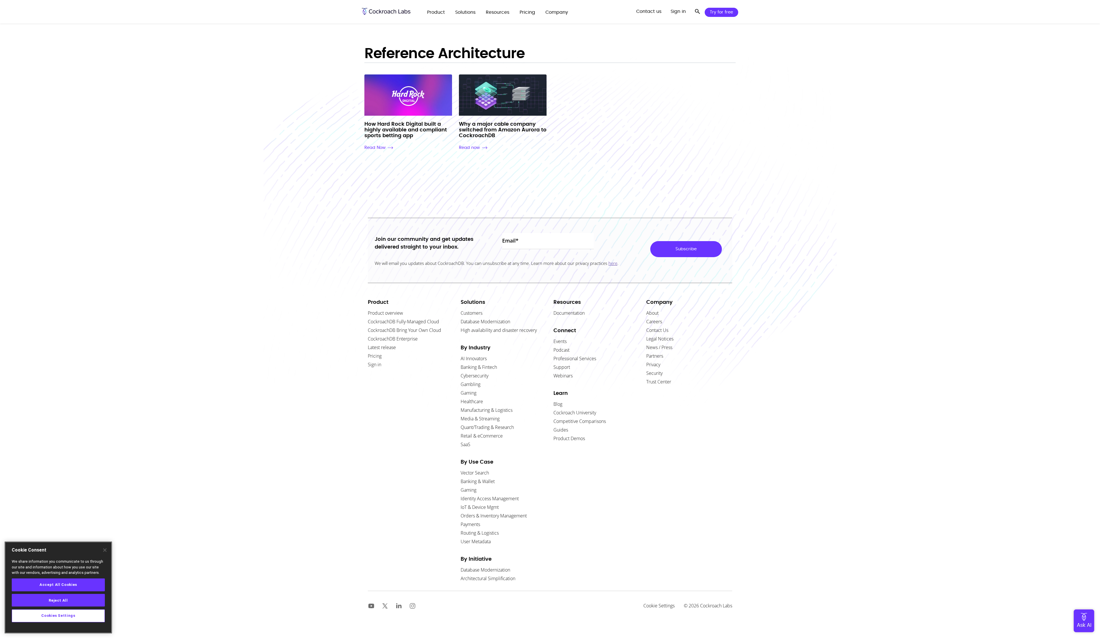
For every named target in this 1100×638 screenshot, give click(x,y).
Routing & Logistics (480, 533)
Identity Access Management (490, 498)
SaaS (465, 444)
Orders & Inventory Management (494, 516)
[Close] (105, 550)
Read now (469, 147)
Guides (560, 430)
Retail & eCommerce (482, 436)
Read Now (375, 147)
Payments (470, 524)
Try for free (721, 12)
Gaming (468, 490)
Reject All (58, 600)
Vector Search (475, 473)
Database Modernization (485, 570)
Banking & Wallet (478, 481)
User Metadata (476, 541)
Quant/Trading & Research (487, 427)
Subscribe (686, 249)
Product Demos (569, 438)
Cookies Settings (58, 615)
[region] (58, 587)
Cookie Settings (659, 605)
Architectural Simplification (488, 578)
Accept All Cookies (58, 584)
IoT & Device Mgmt (480, 507)
